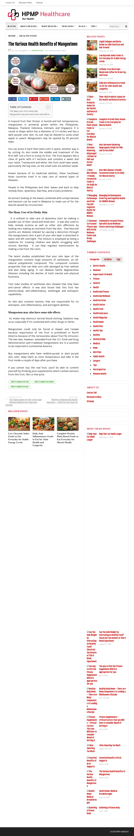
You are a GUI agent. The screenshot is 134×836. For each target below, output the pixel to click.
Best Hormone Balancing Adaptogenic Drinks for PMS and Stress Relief (111, 147)
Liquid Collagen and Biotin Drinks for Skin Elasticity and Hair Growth (111, 44)
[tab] (95, 259)
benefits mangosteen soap (20, 387)
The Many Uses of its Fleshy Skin (24, 111)
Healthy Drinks (99, 339)
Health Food (28, 36)
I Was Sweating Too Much (109, 745)
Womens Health (99, 373)
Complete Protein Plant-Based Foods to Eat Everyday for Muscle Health (112, 122)
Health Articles (99, 300)
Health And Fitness (101, 291)
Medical (96, 343)
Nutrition (97, 352)
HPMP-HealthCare (122, 832)
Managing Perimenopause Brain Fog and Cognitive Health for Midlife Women (112, 198)
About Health (28, 26)
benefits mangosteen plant (20, 382)
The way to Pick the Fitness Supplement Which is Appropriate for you (110, 669)
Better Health (99, 265)
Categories (94, 259)
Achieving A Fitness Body (109, 807)
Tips (93, 26)
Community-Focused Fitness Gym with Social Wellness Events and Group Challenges (111, 223)
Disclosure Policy (25, 3)
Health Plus (98, 326)
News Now (67, 26)
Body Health (49, 26)
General (96, 283)
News (95, 348)
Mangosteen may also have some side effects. (30, 114)
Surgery (96, 360)
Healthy (96, 335)
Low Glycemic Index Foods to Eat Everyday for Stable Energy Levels (112, 58)
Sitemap (39, 3)
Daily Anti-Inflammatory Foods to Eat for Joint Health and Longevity (43, 439)
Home (12, 26)
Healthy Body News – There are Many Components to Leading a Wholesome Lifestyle (112, 691)
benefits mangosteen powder (44, 382)
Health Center (99, 304)
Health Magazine (100, 317)
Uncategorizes (99, 369)
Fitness (96, 278)
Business (97, 270)
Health (96, 287)
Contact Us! (10, 3)
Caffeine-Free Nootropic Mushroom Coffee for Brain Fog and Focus (112, 72)
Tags (118, 259)
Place (82, 26)
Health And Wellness (101, 296)
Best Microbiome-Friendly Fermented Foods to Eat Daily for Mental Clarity (111, 173)
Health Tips (98, 330)
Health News (98, 322)
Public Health (98, 356)
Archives (108, 259)
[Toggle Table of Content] (47, 107)
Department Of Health (102, 274)
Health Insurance (100, 313)
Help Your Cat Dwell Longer (110, 434)
